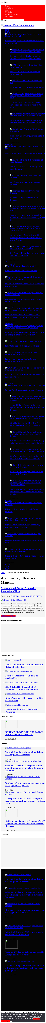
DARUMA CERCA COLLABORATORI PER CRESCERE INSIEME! (24, 733)
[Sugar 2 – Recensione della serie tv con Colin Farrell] (22, 266)
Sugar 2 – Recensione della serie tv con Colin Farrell (21, 271)
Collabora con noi (11, 14)
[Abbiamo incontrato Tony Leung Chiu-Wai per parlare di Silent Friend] (27, 131)
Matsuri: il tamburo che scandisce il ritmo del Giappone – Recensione (24, 753)
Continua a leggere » (8, 616)
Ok (35, 1018)
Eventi (7, 6)
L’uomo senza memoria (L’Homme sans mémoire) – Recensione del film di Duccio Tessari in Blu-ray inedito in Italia (27, 217)
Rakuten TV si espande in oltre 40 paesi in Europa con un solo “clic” (24, 953)
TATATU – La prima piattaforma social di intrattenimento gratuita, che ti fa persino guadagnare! (24, 968)
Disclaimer (9, 16)
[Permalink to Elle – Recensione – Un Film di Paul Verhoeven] (16, 705)
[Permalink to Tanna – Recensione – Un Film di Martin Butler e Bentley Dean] (13, 660)
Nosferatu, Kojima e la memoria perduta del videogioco (22, 346)
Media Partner (10, 12)
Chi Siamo (9, 8)
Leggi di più (5, 1021)
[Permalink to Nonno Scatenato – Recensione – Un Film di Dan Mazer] (19, 694)
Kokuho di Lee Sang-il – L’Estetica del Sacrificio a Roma (27, 87)
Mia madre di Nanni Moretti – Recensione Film (18, 590)
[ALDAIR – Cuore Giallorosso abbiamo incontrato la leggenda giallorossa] (27, 67)
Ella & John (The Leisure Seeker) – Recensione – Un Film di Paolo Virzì (21, 688)
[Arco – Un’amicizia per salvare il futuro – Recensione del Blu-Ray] (25, 149)
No (39, 1018)
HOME (7, 30)
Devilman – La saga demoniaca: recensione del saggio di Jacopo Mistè (25, 784)
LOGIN (7, 569)
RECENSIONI (9, 383)
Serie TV (12, 264)
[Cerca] (2, 2)
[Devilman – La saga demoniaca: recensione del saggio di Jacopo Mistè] (25, 536)
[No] (11, 1021)
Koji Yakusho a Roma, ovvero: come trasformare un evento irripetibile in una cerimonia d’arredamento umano (25, 104)
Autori (7, 10)
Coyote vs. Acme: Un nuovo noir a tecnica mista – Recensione (24, 390)
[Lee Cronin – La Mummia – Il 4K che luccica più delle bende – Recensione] (27, 162)
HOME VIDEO (9, 145)
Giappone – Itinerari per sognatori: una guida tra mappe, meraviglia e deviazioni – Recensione (24, 768)
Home (3, 573)
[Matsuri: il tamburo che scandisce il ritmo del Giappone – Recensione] (25, 505)
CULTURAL (8, 501)
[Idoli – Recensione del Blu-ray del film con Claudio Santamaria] (27, 177)
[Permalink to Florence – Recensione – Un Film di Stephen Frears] (18, 671)
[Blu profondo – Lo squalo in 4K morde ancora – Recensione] (27, 193)
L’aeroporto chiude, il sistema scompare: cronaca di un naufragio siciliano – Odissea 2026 (25, 801)
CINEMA (7, 32)
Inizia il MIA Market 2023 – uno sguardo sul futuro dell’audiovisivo (24, 933)
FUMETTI (8, 565)
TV (6, 262)
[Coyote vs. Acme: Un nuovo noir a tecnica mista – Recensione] (25, 385)
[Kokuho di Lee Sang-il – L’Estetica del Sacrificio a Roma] (27, 83)
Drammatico (25, 596)
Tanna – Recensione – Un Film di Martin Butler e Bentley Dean (24, 665)
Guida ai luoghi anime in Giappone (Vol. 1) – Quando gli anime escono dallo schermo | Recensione (25, 823)
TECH (7, 567)
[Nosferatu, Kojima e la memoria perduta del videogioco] (23, 341)
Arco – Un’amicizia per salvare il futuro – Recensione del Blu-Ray (25, 153)
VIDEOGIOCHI (9, 324)
